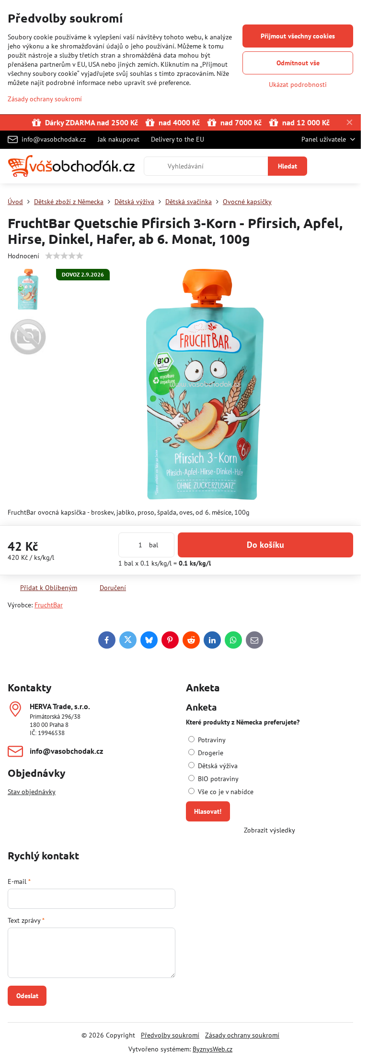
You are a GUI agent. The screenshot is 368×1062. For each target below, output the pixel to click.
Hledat (287, 166)
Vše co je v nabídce (224, 791)
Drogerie (209, 752)
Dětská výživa (217, 765)
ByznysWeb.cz (212, 1049)
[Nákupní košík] (326, 166)
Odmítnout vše (298, 63)
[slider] (64, 256)
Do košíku (265, 544)
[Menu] (349, 166)
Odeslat (27, 995)
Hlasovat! (207, 811)
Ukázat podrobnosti (298, 84)
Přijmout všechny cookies (298, 36)
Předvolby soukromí (170, 1035)
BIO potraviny (217, 778)
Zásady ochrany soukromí (242, 1035)
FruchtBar (48, 605)
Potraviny (211, 740)
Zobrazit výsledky (269, 830)
